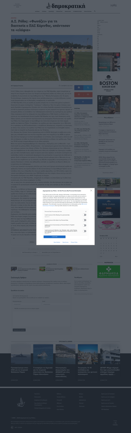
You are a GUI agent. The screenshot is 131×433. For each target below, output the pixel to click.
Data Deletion (57, 242)
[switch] (84, 215)
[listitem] (65, 211)
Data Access (65, 242)
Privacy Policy (74, 242)
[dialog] (65, 216)
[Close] (91, 190)
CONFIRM (54, 236)
